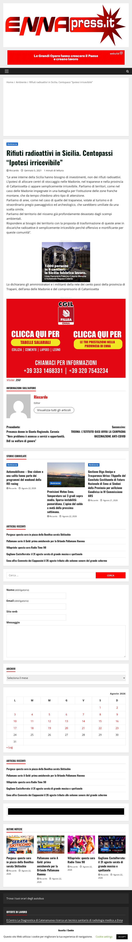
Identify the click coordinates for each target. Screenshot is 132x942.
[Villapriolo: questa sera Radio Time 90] (81, 845)
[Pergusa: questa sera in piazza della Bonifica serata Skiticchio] (20, 845)
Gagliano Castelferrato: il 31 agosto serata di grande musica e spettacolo (44, 554)
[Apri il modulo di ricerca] (127, 71)
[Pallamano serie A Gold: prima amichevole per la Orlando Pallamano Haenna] (50, 845)
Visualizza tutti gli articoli (54, 410)
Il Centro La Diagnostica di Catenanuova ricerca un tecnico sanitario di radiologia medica (64, 920)
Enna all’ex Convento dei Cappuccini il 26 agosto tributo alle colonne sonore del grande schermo (56, 561)
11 (32, 721)
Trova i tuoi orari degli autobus (25, 898)
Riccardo (14, 170)
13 (66, 721)
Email (17, 601)
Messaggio (13, 622)
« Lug (9, 747)
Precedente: (35, 434)
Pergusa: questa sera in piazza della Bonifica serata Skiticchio (38, 534)
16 (117, 721)
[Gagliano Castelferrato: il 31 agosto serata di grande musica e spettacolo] (112, 845)
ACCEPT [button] (122, 936)
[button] (6, 71)
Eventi (13, 849)
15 (100, 721)
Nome (17, 590)
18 (32, 728)
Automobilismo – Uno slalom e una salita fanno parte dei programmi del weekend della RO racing (24, 477)
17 (15, 728)
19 (49, 728)
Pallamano (45, 849)
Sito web (11, 611)
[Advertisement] (66, 109)
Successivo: (98, 431)
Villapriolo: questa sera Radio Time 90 (26, 547)
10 (15, 721)
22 (100, 728)
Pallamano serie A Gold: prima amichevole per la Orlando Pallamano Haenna (45, 541)
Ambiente (12, 144)
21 (83, 728)
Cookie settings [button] (104, 936)
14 (83, 721)
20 (66, 728)
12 (49, 721)
